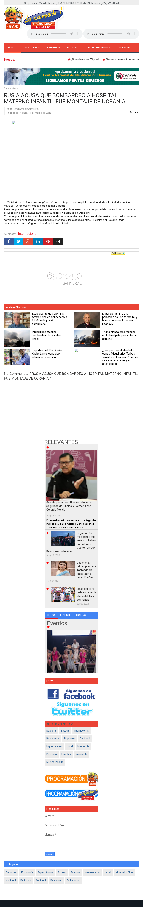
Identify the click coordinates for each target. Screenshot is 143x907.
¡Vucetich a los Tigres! (81, 59)
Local (70, 746)
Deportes (69, 738)
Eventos (52, 47)
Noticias (72, 47)
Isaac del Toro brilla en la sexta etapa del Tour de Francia (86, 594)
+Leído (51, 615)
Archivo (81, 615)
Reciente (65, 615)
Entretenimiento (98, 47)
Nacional (51, 730)
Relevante (82, 754)
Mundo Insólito (54, 762)
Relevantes (53, 738)
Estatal (65, 730)
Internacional (11, 88)
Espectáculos (54, 746)
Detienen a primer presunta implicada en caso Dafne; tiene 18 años (86, 570)
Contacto (124, 47)
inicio (13, 47)
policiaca (51, 754)
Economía (83, 746)
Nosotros (31, 47)
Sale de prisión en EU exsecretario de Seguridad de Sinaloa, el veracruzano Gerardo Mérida (69, 506)
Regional (85, 738)
